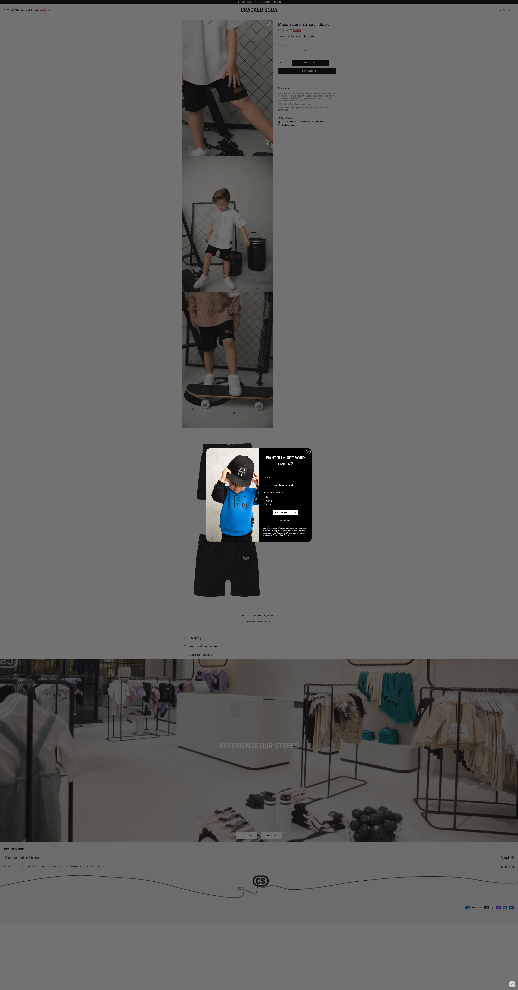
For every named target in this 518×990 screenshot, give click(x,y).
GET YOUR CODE (285, 512)
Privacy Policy (278, 535)
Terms (286, 535)
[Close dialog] (308, 452)
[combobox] (267, 485)
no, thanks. (285, 521)
